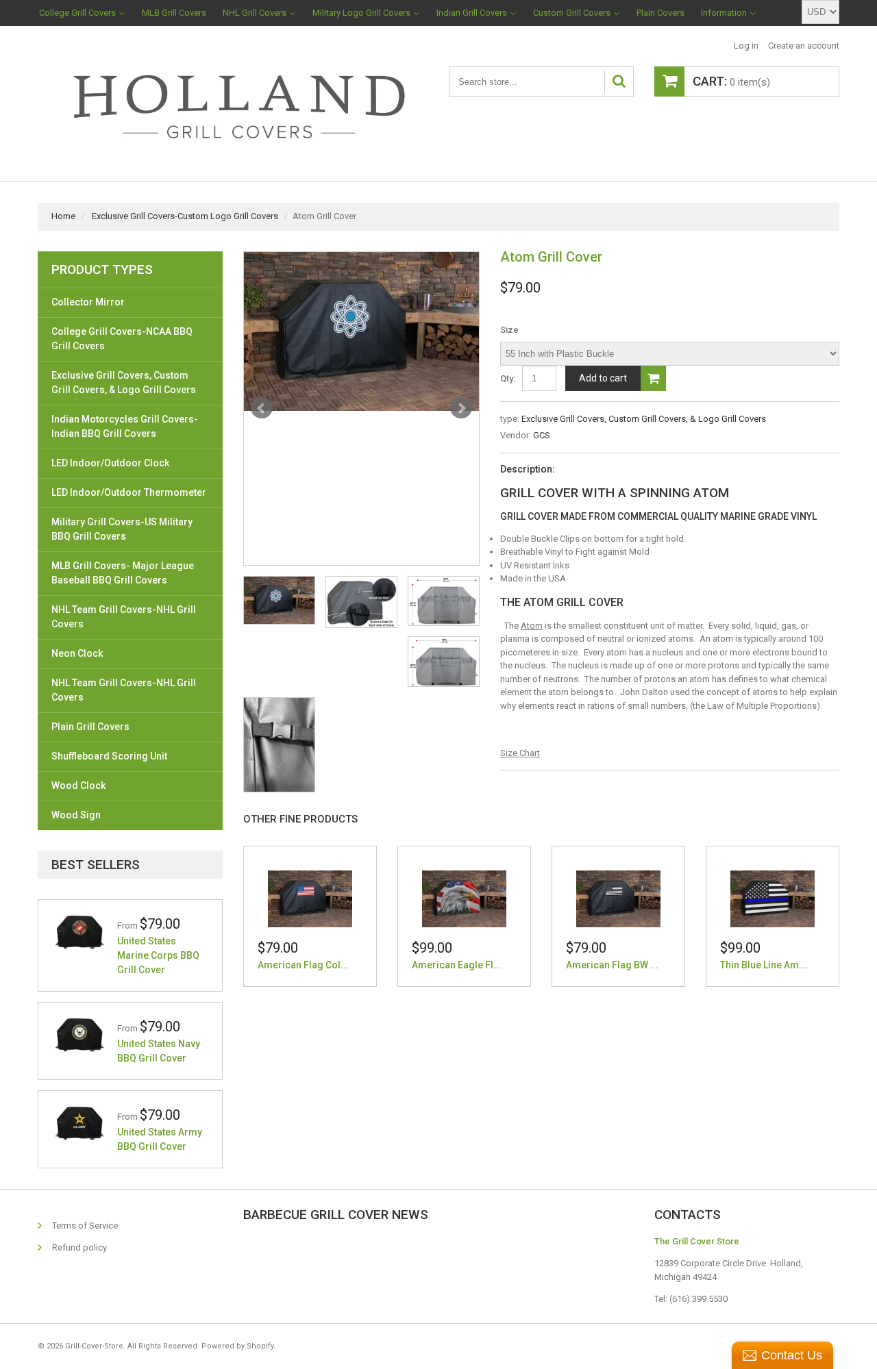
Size (509, 330)
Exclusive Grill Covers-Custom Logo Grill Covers (185, 216)
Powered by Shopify (237, 1346)
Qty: (507, 378)
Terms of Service (85, 1225)
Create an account (803, 45)
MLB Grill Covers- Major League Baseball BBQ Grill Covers (122, 573)
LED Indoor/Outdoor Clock (110, 462)
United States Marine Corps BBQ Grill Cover (158, 955)
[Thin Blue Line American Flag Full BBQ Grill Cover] (772, 899)
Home (63, 216)
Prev (262, 408)
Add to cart (603, 378)
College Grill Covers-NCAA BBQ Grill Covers (122, 338)
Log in (746, 45)
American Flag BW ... (612, 964)
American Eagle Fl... (457, 964)
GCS (541, 435)
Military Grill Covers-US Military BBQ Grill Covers (122, 529)
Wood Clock (78, 785)
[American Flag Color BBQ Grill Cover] (310, 899)
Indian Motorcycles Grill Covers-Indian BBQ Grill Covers (124, 426)
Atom (532, 625)
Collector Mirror (88, 302)
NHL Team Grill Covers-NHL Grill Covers (123, 616)
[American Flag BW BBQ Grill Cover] (618, 899)
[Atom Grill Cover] (361, 331)
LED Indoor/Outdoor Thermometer (128, 492)
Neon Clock (77, 653)
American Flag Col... (303, 964)
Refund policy (79, 1247)
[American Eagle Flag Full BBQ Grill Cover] (464, 899)
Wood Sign (76, 814)
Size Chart (520, 753)
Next (461, 408)
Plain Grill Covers (90, 726)
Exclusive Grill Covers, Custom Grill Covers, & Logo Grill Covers (643, 419)
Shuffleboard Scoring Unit (109, 756)
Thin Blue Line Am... (763, 964)
